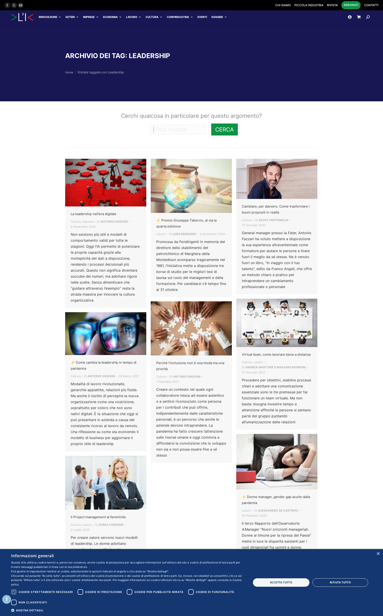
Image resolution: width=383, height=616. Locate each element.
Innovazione (48, 17)
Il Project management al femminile (98, 517)
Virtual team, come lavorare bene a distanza (276, 354)
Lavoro (131, 17)
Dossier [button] (217, 17)
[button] (127, 610)
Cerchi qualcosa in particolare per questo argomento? (191, 115)
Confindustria (178, 17)
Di (112, 221)
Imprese (89, 17)
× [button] (378, 553)
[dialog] (191, 582)
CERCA (224, 129)
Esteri (70, 17)
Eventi (202, 17)
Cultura (152, 17)
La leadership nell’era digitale (93, 214)
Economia (110, 17)
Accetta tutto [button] (281, 582)
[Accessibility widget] (6, 599)
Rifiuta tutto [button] (340, 582)
